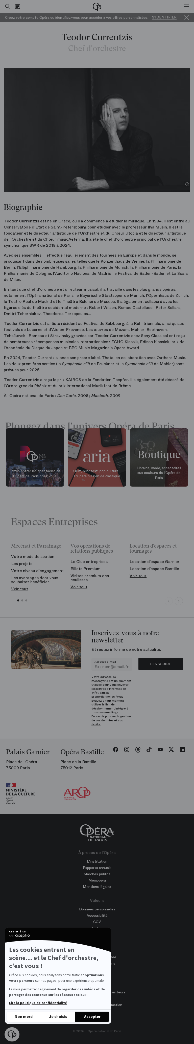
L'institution (97, 861)
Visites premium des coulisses (89, 578)
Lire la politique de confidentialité (38, 1003)
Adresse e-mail (105, 662)
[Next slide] (179, 601)
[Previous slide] (169, 601)
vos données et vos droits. (107, 722)
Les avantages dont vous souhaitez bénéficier (34, 580)
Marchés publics (97, 873)
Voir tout (19, 589)
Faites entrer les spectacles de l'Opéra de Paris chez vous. (35, 473)
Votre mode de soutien (32, 556)
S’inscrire (160, 663)
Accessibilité (97, 915)
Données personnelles (97, 909)
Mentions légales (97, 886)
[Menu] (186, 6)
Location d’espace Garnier (155, 562)
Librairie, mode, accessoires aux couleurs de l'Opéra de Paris (159, 473)
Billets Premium (85, 569)
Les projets (21, 564)
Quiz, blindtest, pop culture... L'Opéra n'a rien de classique (97, 473)
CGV (97, 921)
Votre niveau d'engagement (37, 571)
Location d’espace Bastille (154, 569)
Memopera (97, 880)
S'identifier (164, 17)
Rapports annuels (97, 867)
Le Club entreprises (89, 562)
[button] (12, 1034)
